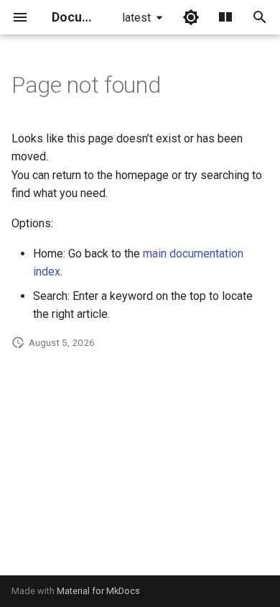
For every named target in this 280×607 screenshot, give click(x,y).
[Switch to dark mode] (191, 17)
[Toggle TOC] (225, 17)
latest (136, 17)
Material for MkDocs (98, 590)
